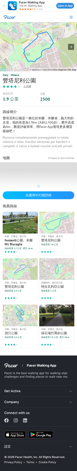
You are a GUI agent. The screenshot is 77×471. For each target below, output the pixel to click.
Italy (5, 75)
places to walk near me (51, 376)
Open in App (65, 5)
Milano (15, 75)
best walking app (33, 373)
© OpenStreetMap (49, 69)
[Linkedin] (25, 420)
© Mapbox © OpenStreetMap (61, 158)
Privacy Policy (13, 462)
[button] (3, 6)
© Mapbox (35, 69)
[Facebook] (6, 420)
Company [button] (11, 402)
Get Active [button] (12, 391)
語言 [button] (7, 446)
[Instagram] (16, 420)
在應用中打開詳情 (38, 195)
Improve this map (67, 69)
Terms (30, 462)
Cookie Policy (47, 462)
